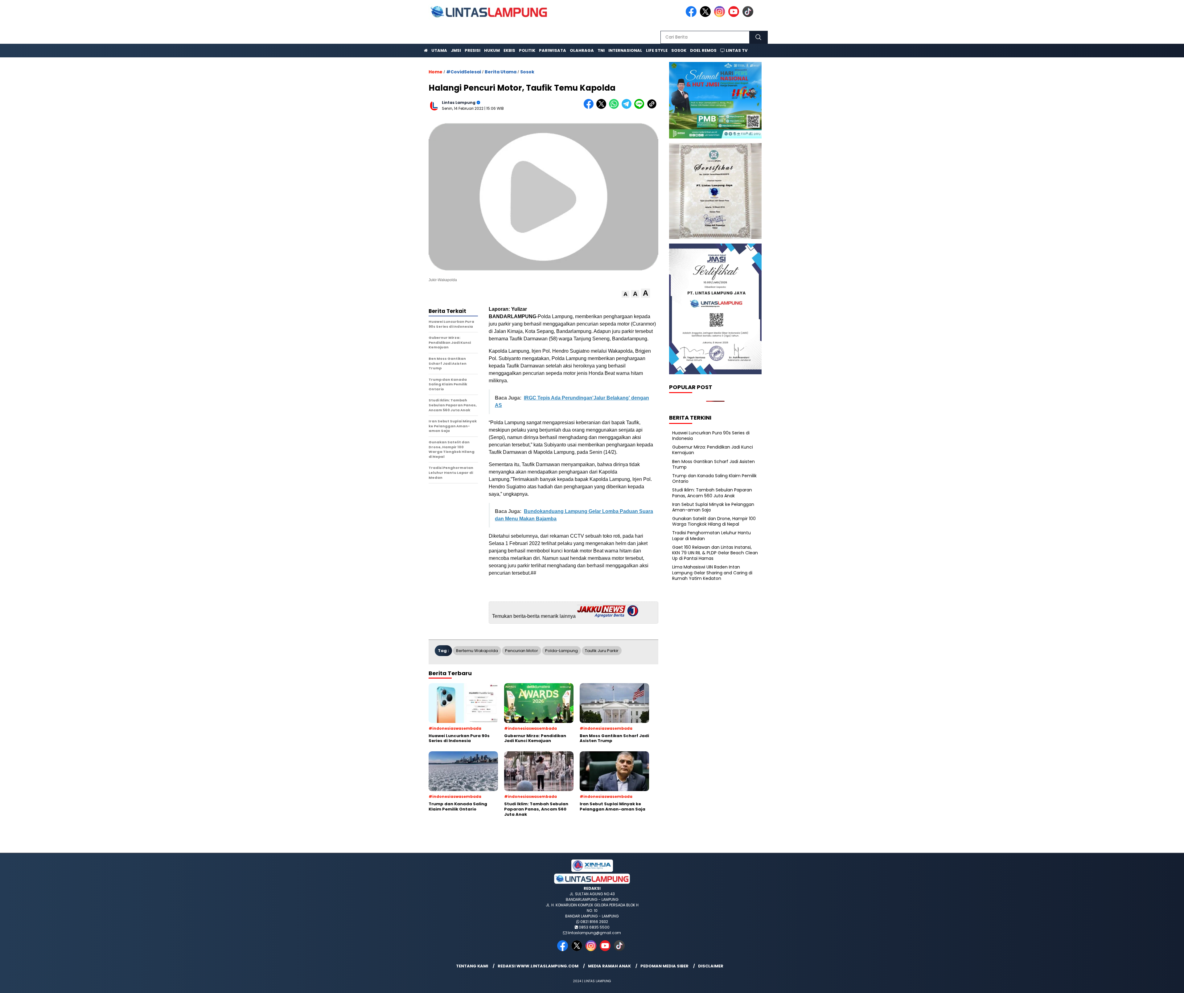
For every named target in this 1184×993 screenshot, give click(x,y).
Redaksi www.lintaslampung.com (538, 966)
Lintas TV (736, 50)
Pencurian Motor (521, 651)
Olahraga (582, 50)
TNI (601, 50)
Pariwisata (552, 50)
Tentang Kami (472, 966)
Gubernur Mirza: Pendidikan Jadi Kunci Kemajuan (712, 450)
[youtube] (734, 15)
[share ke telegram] (628, 107)
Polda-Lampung (561, 651)
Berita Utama (500, 72)
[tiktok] (748, 15)
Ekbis (509, 50)
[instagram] (720, 15)
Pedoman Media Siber (664, 966)
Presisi (472, 50)
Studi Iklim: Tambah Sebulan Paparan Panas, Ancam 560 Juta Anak (712, 493)
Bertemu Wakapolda (477, 651)
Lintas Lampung (458, 102)
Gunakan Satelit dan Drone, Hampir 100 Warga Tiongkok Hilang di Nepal (714, 521)
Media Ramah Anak (609, 966)
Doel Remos (703, 50)
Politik (527, 50)
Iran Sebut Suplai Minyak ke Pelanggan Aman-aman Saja (713, 507)
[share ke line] (640, 107)
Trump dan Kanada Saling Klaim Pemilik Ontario (714, 478)
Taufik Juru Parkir (602, 651)
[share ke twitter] (602, 107)
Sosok (678, 50)
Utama (439, 50)
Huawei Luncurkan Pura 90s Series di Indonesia (711, 435)
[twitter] (706, 15)
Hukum (492, 50)
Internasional (625, 50)
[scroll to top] (1143, 983)
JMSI (456, 50)
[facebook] (692, 15)
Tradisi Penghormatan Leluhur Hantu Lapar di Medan (711, 535)
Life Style (657, 50)
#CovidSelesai (463, 72)
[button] (625, 294)
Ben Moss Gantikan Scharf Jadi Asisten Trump (713, 464)
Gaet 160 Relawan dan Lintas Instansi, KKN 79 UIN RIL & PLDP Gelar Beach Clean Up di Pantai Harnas (715, 552)
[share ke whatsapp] (615, 107)
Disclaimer (710, 966)
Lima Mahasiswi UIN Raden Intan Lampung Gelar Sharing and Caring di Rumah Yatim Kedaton (712, 572)
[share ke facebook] (590, 107)
